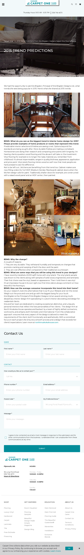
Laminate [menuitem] (7, 524)
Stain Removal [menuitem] (50, 508)
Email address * (49, 384)
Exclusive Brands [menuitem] (48, 536)
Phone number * (10, 384)
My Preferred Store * (51, 399)
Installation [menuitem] (49, 531)
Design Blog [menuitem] (29, 529)
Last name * (47, 348)
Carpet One (8, 41)
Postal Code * (9, 399)
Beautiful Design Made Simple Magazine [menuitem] (29, 521)
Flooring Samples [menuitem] (27, 513)
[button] (72, 4)
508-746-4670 (57, 13)
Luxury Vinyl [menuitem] (9, 512)
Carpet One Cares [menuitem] (69, 513)
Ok (69, 548)
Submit (42, 448)
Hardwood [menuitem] (8, 516)
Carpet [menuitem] (6, 520)
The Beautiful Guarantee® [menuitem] (50, 521)
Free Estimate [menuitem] (9, 532)
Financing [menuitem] (8, 536)
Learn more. (55, 551)
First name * (8, 348)
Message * (8, 413)
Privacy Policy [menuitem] (70, 529)
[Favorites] (76, 4)
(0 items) (80, 4)
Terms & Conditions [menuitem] (69, 524)
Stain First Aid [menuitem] (50, 512)
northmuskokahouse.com (46, 322)
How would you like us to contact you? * (19, 371)
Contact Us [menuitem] (69, 518)
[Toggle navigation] (3, 4)
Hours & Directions (11, 476)
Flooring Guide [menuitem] (50, 516)
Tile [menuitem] (5, 528)
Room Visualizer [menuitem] (30, 508)
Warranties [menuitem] (49, 527)
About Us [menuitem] (68, 508)
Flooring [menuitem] (7, 508)
